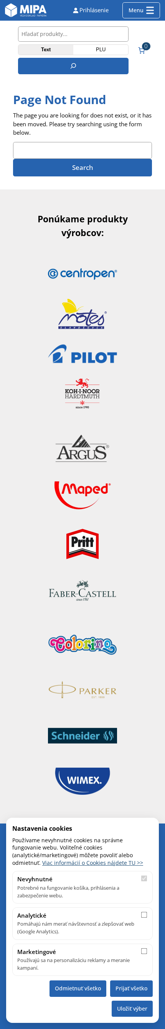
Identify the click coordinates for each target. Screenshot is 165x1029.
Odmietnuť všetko (78, 988)
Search (82, 167)
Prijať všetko (131, 988)
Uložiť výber (132, 1008)
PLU (101, 49)
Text (46, 49)
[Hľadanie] (73, 66)
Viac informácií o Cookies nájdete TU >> (92, 862)
